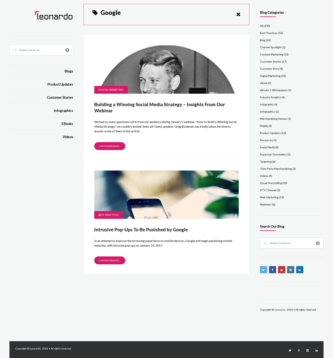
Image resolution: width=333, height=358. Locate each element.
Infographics (63, 111)
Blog (262, 40)
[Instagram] (290, 269)
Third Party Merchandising (276, 168)
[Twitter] (263, 269)
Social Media (267, 147)
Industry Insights (270, 97)
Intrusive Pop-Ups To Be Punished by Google (141, 229)
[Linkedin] (299, 269)
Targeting (266, 161)
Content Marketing (271, 54)
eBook (264, 83)
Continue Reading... (110, 146)
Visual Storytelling (271, 183)
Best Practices (108, 214)
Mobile (264, 125)
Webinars (266, 204)
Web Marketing (269, 197)
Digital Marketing (111, 89)
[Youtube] (281, 269)
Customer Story (269, 68)
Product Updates (60, 84)
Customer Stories (60, 97)
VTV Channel (268, 190)
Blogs (69, 71)
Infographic (267, 104)
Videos (68, 137)
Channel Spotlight (271, 47)
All (261, 25)
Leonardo (280, 309)
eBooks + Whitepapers (274, 90)
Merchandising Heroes (273, 118)
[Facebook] (272, 269)
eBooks (67, 124)
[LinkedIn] (315, 350)
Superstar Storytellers (273, 154)
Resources (266, 140)
